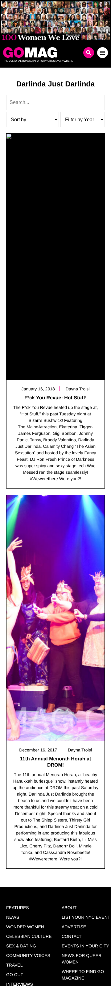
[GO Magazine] (42, 52)
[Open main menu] (102, 52)
